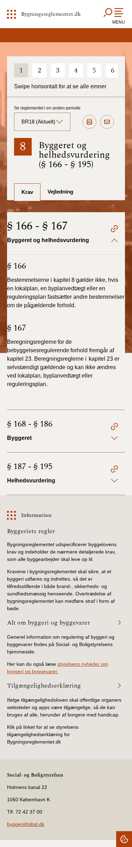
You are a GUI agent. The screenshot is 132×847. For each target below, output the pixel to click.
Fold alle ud (112, 209)
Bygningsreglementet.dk (51, 14)
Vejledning (60, 192)
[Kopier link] (114, 230)
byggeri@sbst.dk (25, 824)
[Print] (89, 122)
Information (36, 515)
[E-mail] (107, 122)
